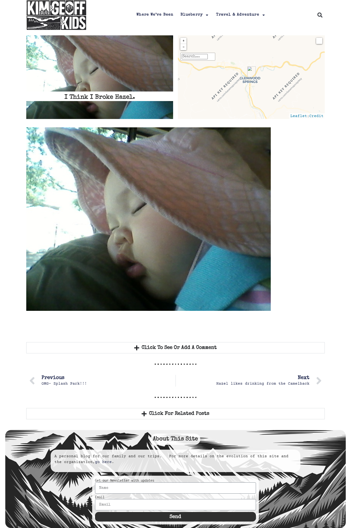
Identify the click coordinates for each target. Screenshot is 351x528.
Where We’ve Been (154, 15)
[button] (320, 15)
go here (103, 462)
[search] (195, 56)
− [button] (183, 47)
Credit (316, 116)
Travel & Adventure (237, 15)
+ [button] (183, 41)
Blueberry (192, 15)
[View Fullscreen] (319, 41)
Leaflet (298, 116)
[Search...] (211, 56)
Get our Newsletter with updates (124, 480)
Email (100, 497)
